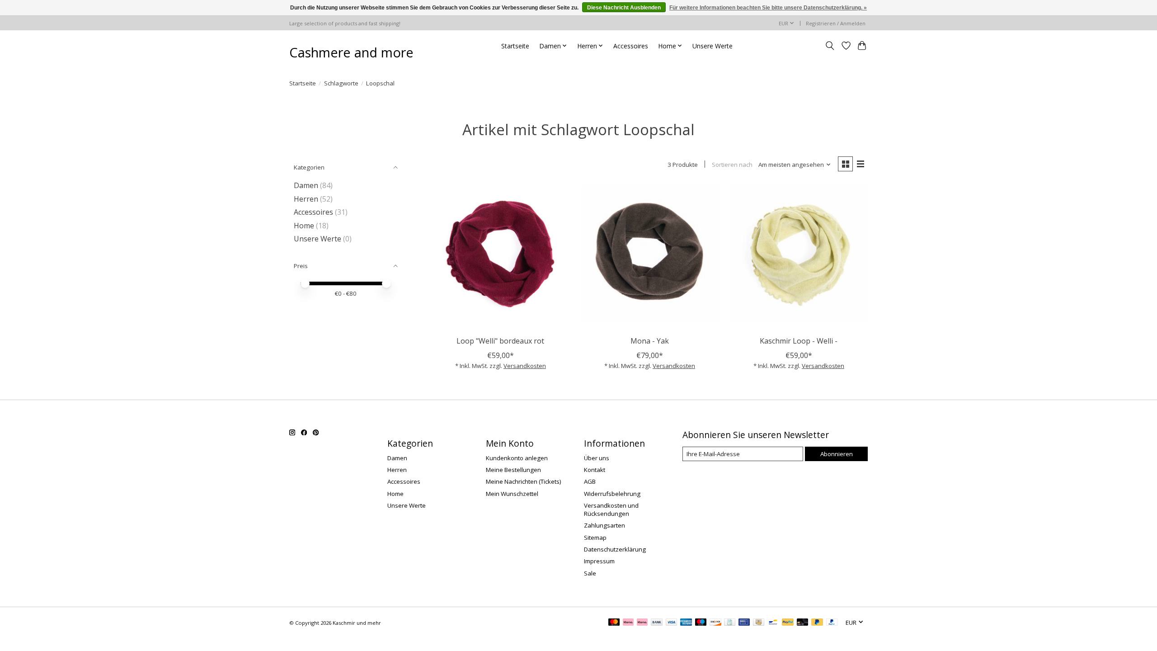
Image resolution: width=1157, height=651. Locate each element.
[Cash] (758, 622)
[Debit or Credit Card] (803, 622)
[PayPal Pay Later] (817, 622)
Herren (306, 199)
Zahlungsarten (604, 525)
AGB (590, 481)
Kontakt (594, 470)
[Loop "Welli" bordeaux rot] (500, 254)
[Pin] (744, 622)
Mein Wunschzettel (512, 494)
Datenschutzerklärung (615, 549)
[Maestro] (701, 622)
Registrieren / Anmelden (835, 23)
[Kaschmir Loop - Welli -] (799, 254)
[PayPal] (788, 622)
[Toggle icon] (830, 45)
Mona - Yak (649, 341)
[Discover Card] (715, 622)
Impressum (599, 561)
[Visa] (671, 622)
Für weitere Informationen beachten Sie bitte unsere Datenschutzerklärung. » (768, 8)
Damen (306, 185)
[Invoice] (729, 622)
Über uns (596, 458)
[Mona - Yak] (650, 254)
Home (304, 226)
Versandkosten (524, 366)
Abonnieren (836, 454)
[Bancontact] (773, 622)
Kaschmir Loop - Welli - (798, 341)
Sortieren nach (732, 164)
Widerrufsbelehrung (612, 494)
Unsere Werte (712, 46)
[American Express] (686, 622)
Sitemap (595, 537)
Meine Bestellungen (513, 470)
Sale (590, 573)
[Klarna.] (642, 622)
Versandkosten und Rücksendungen (611, 509)
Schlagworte (341, 83)
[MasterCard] (614, 622)
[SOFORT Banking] (628, 622)
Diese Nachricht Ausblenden (624, 8)
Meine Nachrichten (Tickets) (523, 481)
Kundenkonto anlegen (517, 458)
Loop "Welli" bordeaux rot (500, 341)
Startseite (515, 46)
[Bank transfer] (657, 622)
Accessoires (630, 46)
